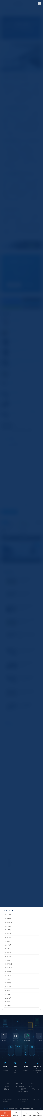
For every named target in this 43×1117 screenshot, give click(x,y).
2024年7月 (8, 937)
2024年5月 (8, 945)
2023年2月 (8, 1002)
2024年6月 (8, 941)
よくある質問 (20, 1086)
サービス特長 (18, 1083)
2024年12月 (8, 918)
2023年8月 (8, 979)
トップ (8, 1083)
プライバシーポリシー (22, 1091)
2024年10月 (8, 926)
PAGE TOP (40, 1081)
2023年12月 (8, 964)
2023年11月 (8, 968)
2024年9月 (8, 930)
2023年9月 (8, 975)
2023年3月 (8, 998)
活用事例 (23, 1089)
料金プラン (8, 1086)
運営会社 (6, 1089)
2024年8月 (8, 934)
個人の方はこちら (37, 1115)
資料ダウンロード (5, 1115)
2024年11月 (8, 922)
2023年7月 (8, 983)
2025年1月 (8, 915)
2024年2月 (8, 956)
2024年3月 (8, 953)
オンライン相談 (27, 1115)
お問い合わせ (32, 1086)
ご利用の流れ (30, 1083)
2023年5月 (8, 990)
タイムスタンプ (34, 1089)
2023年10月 (8, 972)
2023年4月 (8, 994)
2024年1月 (8, 960)
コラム (15, 1089)
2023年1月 (8, 1006)
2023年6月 (8, 987)
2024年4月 (8, 949)
